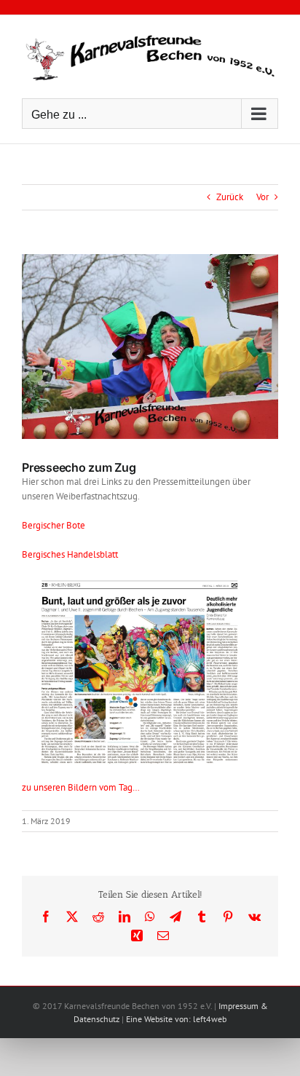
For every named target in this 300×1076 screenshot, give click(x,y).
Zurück (229, 197)
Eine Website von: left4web (176, 1018)
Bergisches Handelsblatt (70, 554)
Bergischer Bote (53, 525)
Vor (262, 197)
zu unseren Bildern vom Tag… (81, 787)
